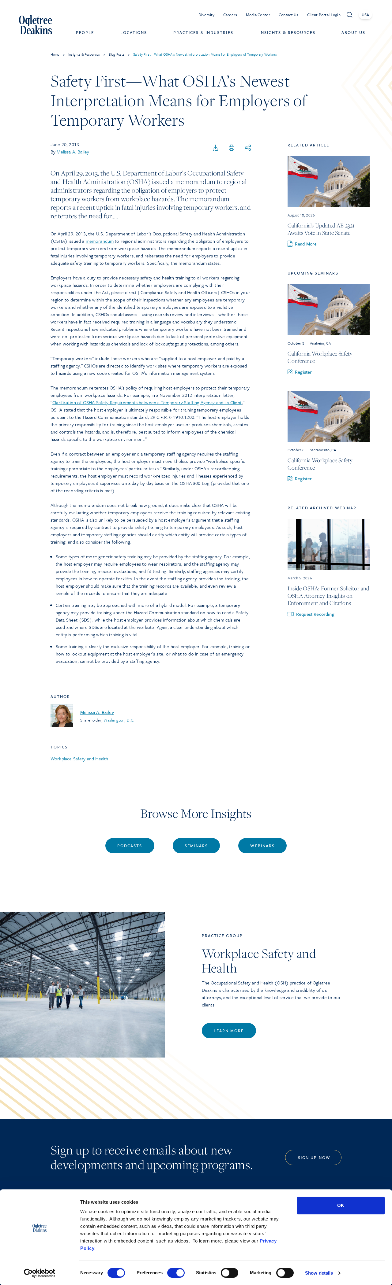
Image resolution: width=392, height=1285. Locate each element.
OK (340, 1205)
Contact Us (289, 15)
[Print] (231, 148)
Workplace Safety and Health (79, 758)
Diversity (206, 15)
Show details (319, 1273)
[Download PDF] (215, 148)
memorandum (100, 241)
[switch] (176, 1273)
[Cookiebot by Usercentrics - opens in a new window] (39, 1273)
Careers (230, 15)
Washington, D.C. (119, 720)
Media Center (258, 15)
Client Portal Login (324, 15)
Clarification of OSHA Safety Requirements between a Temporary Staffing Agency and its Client (147, 402)
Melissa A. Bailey (73, 151)
